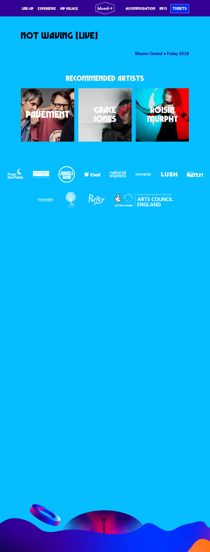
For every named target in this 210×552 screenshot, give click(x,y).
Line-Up (28, 8)
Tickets (180, 8)
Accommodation (140, 8)
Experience (47, 8)
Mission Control (148, 53)
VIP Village (69, 8)
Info (163, 8)
